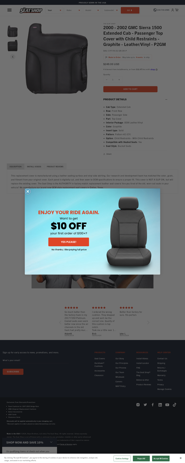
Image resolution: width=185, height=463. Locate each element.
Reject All (141, 458)
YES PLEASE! (68, 242)
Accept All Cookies (161, 458)
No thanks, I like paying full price (69, 249)
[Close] (181, 458)
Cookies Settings (122, 458)
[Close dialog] (27, 191)
